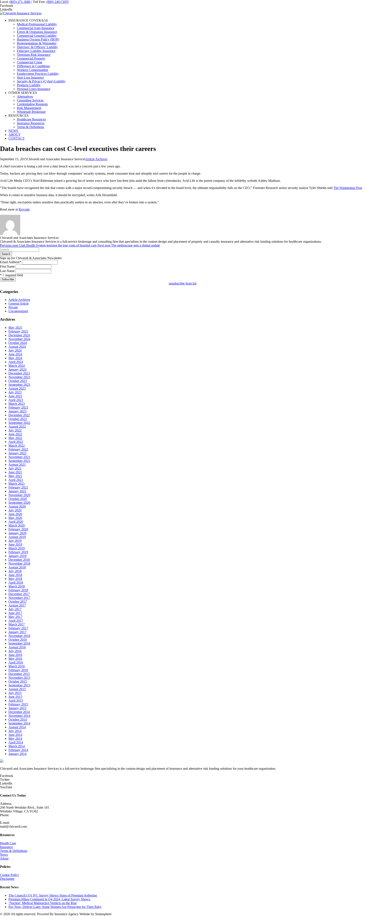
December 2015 (19, 674)
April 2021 (15, 480)
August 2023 (17, 388)
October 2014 (17, 719)
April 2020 (15, 521)
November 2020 (19, 495)
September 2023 (19, 384)
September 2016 (19, 643)
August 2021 (17, 464)
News (4, 854)
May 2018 (15, 579)
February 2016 (18, 670)
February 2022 (18, 449)
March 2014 (16, 746)
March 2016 (16, 666)
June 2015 (15, 696)
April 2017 (15, 620)
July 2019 (15, 540)
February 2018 (18, 590)
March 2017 (16, 624)
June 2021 (15, 472)
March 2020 (16, 525)
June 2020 (15, 514)
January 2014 (17, 754)
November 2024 (19, 339)
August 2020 (17, 506)
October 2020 (17, 499)
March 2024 (16, 365)
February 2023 (18, 407)
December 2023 (19, 373)
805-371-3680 (9, 819)
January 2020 (17, 533)
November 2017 (19, 598)
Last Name (7, 271)
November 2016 (19, 636)
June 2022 (15, 434)
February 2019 (18, 552)
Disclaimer (7, 878)
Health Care (8, 843)
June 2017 (15, 613)
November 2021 (19, 457)
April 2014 (15, 742)
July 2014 (15, 731)
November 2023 (19, 377)
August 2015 (17, 689)
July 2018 (15, 571)
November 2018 (19, 563)
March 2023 (16, 403)
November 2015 (19, 677)
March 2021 (16, 483)
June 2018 (15, 575)
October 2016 (17, 639)
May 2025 (15, 327)
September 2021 (19, 461)
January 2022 (17, 453)
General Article (18, 303)
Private (13, 307)
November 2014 (19, 715)
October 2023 (17, 381)
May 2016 (15, 658)
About (4, 858)
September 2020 (19, 502)
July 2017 (15, 609)
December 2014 (19, 712)
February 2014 (18, 750)
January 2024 (17, 369)
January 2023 (17, 411)
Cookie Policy (9, 875)
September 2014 (19, 723)
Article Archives (96, 159)
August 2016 (17, 647)
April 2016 (15, 662)
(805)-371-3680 (19, 2)
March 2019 (16, 548)
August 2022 (17, 426)
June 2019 (15, 544)
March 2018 (16, 586)
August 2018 (17, 567)
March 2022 (16, 445)
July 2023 (15, 392)
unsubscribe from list (182, 283)
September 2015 (19, 685)
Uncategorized (18, 311)
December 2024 (19, 335)
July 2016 (15, 651)
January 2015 (17, 708)
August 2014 (17, 727)
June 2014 (15, 735)
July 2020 (15, 510)
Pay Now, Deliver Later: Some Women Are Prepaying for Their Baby (55, 907)
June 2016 (15, 655)
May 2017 (15, 617)
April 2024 (15, 362)
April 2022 (15, 442)
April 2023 (15, 400)
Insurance (6, 847)
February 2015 (18, 704)
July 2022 (15, 430)
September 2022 (19, 422)
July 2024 (15, 350)
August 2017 (17, 605)
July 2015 (15, 693)
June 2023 (15, 396)
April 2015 (15, 700)
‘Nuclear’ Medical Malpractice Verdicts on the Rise (42, 903)
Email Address (10, 262)
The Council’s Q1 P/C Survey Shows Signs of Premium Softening (52, 895)
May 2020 (15, 518)
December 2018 (19, 559)
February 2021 (18, 487)
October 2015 (17, 681)
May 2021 (15, 476)
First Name (7, 266)
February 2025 (18, 331)
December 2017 (19, 594)
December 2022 (19, 415)
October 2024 (17, 343)
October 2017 (17, 601)
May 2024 (15, 358)
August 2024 (17, 346)
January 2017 (17, 632)
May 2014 (15, 738)
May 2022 (15, 438)
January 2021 (17, 491)
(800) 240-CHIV (57, 2)
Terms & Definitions (13, 851)
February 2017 (18, 628)
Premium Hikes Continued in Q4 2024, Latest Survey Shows (49, 899)
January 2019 (17, 556)
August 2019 (17, 537)
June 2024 (15, 354)
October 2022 (17, 419)
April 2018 (15, 582)
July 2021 (15, 468)
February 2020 (18, 529)
